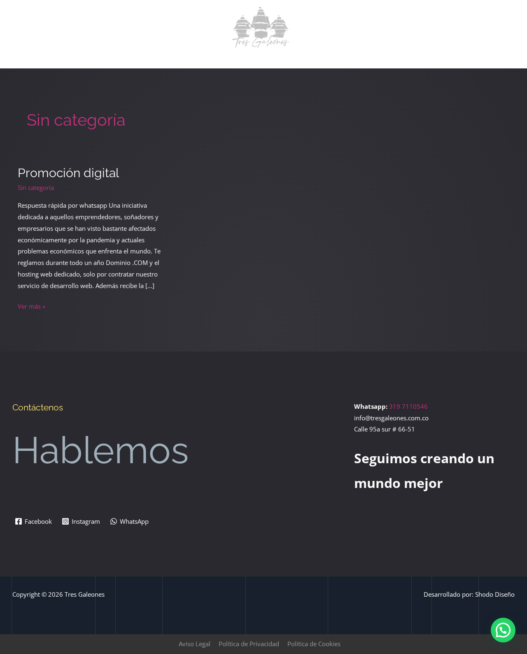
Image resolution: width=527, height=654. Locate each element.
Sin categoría (36, 187)
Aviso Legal (194, 644)
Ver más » (31, 305)
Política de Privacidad (249, 644)
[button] (503, 630)
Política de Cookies (313, 644)
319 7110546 (408, 406)
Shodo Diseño (495, 594)
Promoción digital (68, 173)
